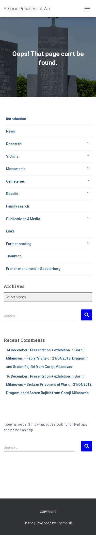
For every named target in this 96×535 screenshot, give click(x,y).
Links (10, 231)
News (10, 131)
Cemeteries (15, 181)
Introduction (16, 119)
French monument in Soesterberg (33, 269)
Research (14, 144)
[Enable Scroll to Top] (86, 525)
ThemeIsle (65, 523)
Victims (12, 156)
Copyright (48, 512)
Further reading (19, 244)
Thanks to (14, 256)
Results (12, 194)
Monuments (15, 169)
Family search (17, 206)
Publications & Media (23, 219)
